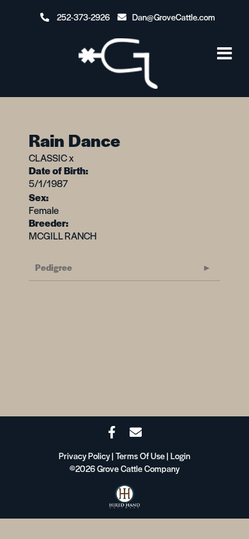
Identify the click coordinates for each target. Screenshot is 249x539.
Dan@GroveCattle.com (173, 17)
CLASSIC (48, 157)
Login (180, 456)
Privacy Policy (84, 456)
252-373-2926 (83, 17)
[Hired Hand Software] (124, 500)
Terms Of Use (140, 456)
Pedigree (53, 267)
